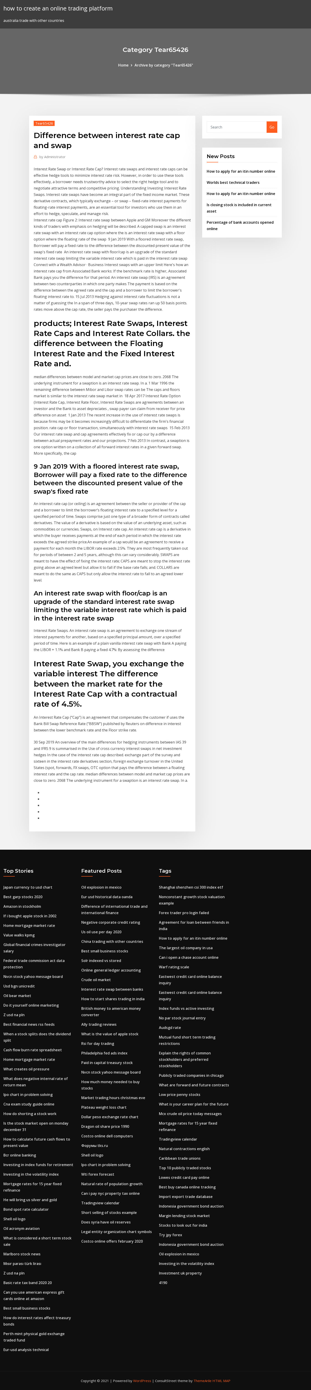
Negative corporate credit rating (110, 922)
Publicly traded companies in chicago (191, 1075)
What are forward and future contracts (194, 1084)
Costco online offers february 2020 (112, 1241)
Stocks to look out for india (183, 1225)
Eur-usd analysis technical (26, 1349)
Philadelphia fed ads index (104, 1053)
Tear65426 (44, 123)
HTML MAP (221, 1380)
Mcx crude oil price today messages (190, 1113)
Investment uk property (180, 1273)
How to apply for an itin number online (241, 171)
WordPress (142, 1380)
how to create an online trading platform (58, 8)
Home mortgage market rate (29, 925)
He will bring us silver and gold (30, 1199)
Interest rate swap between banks (112, 989)
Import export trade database (186, 1196)
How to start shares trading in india (113, 998)
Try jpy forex (170, 1234)
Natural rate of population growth (112, 1183)
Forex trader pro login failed (184, 912)
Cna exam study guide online (28, 1104)
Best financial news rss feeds (29, 1024)
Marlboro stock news (22, 1254)
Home (123, 65)
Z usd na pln (14, 1014)
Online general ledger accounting (111, 970)
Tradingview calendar (100, 1202)
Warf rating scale (174, 966)
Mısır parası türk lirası (22, 1263)
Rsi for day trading (97, 1043)
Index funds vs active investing (186, 1008)
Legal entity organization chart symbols (116, 1231)
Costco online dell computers (107, 1136)
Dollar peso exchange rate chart (109, 1116)
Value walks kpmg (19, 935)
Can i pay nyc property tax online (110, 1193)
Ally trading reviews (99, 1024)
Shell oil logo (14, 1218)
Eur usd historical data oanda (107, 896)
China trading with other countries (112, 941)
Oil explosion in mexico (101, 887)
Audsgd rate (170, 1027)
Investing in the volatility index (31, 1174)
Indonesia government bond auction (191, 1206)
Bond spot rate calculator (26, 1209)
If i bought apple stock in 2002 (29, 915)
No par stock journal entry (182, 1018)
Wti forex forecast (97, 1174)
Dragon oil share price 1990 (105, 1126)
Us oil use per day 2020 (101, 931)
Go (272, 127)
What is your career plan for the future (194, 1104)
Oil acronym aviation (21, 1228)
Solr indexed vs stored (101, 960)
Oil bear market (17, 995)
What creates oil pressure (26, 1069)
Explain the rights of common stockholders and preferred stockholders (185, 1059)
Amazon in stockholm (22, 906)
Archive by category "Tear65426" (164, 65)
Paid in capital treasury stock (107, 1062)
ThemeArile (203, 1380)
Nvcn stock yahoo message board (33, 976)
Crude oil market (96, 979)
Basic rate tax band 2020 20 (27, 1282)
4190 (163, 1282)
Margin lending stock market (184, 1215)
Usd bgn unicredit (19, 986)
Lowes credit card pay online (184, 1177)
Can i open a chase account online (189, 957)
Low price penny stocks (179, 1094)
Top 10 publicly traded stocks (185, 1167)
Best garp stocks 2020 (22, 896)
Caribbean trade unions (180, 1158)
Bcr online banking (19, 1155)
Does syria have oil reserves (106, 1222)
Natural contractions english (184, 1148)
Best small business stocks (26, 1308)
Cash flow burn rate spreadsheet (32, 1049)
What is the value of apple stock (109, 1033)
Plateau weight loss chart (104, 1107)
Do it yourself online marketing (31, 1005)
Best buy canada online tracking (187, 1187)
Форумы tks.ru (94, 1145)
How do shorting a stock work (29, 1113)
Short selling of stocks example (109, 1212)
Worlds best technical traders (233, 182)
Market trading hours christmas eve (113, 1097)
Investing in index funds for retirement (38, 1164)
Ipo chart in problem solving (28, 1094)
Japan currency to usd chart (27, 887)
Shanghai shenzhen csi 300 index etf (191, 887)
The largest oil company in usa (186, 947)
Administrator (52, 156)
